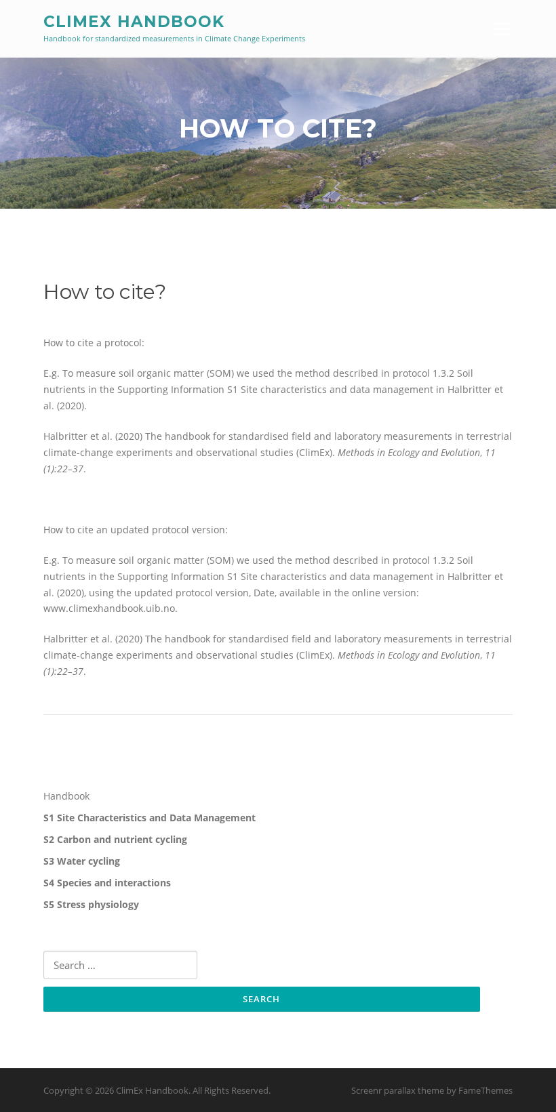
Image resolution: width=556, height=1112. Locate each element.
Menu (501, 28)
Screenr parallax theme (397, 1090)
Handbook (66, 795)
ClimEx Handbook (133, 21)
